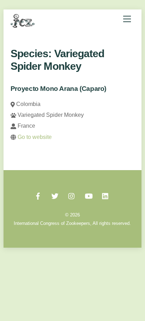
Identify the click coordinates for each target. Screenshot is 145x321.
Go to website (35, 137)
